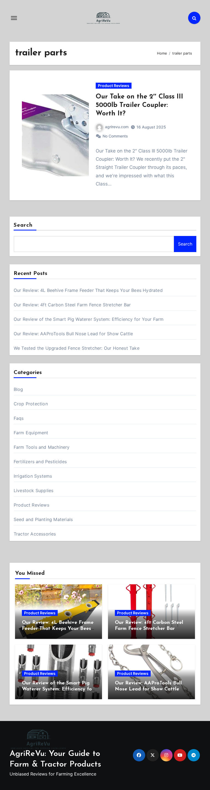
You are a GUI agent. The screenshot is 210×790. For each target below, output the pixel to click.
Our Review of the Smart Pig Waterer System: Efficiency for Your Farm (89, 319)
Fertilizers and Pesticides (40, 461)
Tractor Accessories (35, 534)
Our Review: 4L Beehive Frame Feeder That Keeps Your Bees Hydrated (88, 290)
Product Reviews (113, 85)
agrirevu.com (117, 126)
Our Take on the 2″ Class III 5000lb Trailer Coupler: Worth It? (139, 105)
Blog (18, 389)
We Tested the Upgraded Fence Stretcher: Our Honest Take (76, 348)
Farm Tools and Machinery (42, 447)
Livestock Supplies (34, 490)
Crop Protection (31, 403)
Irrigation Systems (33, 476)
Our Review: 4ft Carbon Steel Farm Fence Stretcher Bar (72, 304)
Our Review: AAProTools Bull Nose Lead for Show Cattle (73, 333)
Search (23, 225)
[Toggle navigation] (14, 18)
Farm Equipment (31, 432)
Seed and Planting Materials (43, 519)
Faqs (19, 418)
